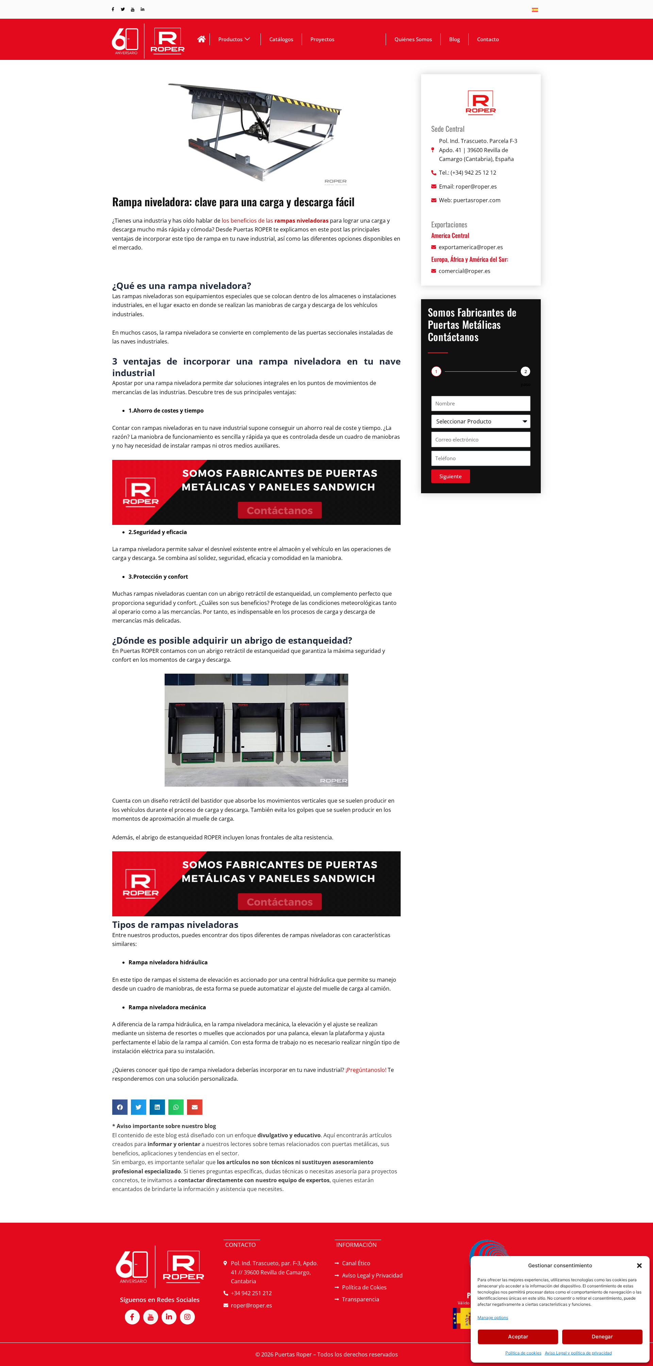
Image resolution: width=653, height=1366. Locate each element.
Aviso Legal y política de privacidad (578, 1352)
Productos (230, 39)
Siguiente (450, 476)
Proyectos (322, 39)
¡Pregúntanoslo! (366, 1070)
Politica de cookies (523, 1352)
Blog (454, 39)
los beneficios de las (275, 220)
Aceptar (518, 1336)
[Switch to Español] (535, 9)
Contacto (488, 39)
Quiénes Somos (413, 39)
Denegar (602, 1336)
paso (526, 384)
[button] (639, 1265)
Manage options (493, 1317)
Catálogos (281, 39)
